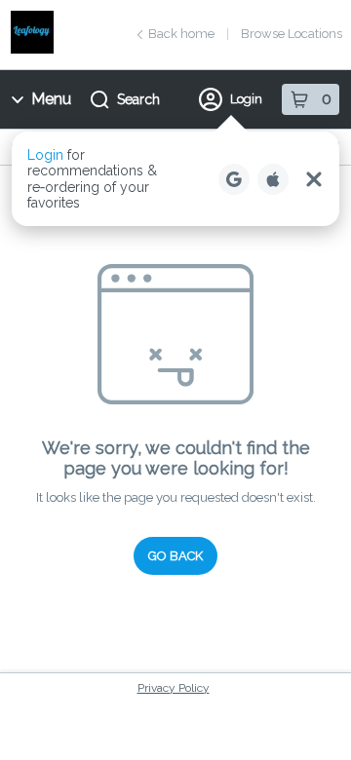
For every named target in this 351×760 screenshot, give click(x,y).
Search (138, 99)
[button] (175, 179)
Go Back (175, 556)
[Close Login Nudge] (314, 179)
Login (246, 99)
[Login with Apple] (273, 179)
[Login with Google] (234, 179)
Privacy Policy (173, 688)
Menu (51, 99)
